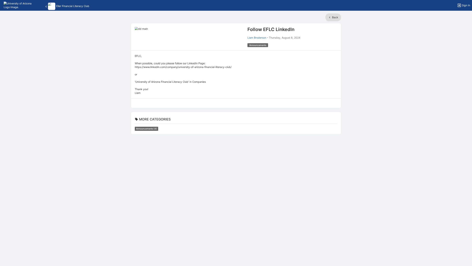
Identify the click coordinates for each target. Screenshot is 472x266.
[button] (19, 5)
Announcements (146, 128)
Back (334, 17)
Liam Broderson (256, 37)
